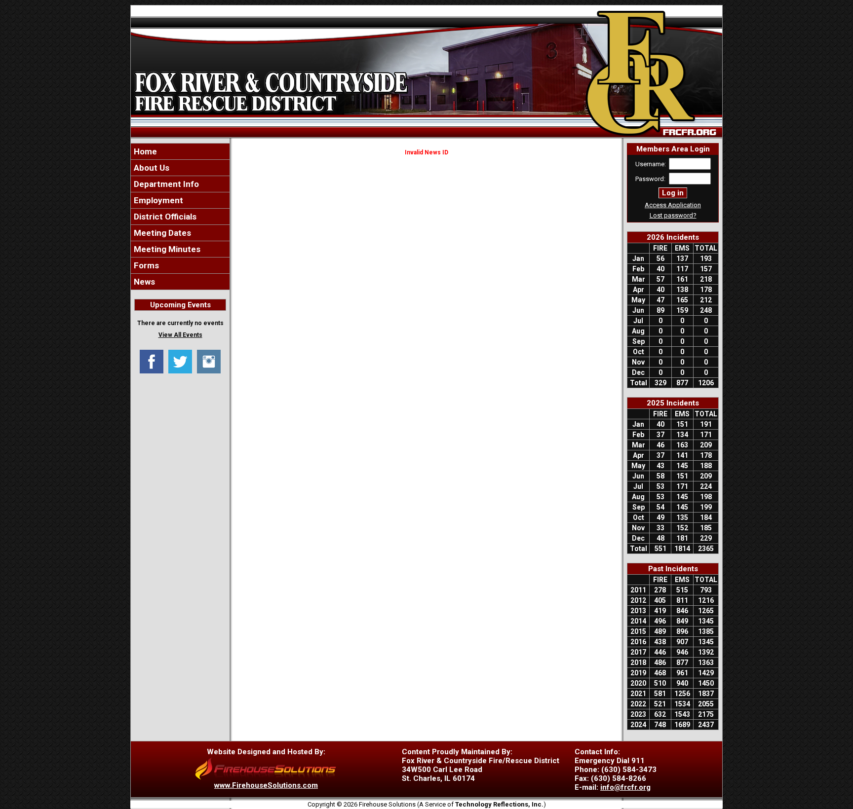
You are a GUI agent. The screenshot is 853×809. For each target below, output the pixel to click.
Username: (650, 164)
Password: (650, 179)
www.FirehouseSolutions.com (266, 785)
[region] (180, 217)
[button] (180, 168)
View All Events (180, 334)
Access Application (673, 205)
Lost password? (673, 215)
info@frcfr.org (625, 787)
